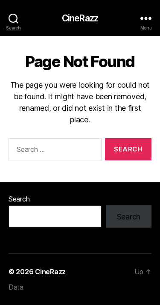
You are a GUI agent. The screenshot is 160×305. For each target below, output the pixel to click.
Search (19, 199)
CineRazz (80, 18)
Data (16, 287)
